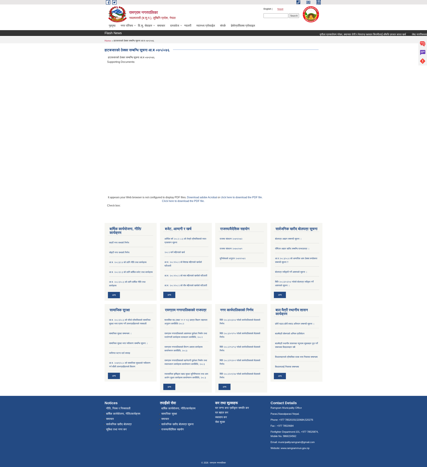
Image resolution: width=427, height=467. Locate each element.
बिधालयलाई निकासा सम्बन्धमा (287, 366)
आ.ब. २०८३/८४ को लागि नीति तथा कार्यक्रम (127, 262)
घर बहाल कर (221, 412)
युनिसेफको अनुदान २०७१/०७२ (233, 258)
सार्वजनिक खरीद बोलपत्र (119, 424)
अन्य (114, 295)
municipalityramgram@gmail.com (296, 442)
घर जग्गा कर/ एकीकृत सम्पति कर (232, 408)
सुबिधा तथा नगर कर (116, 429)
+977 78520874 (309, 431)
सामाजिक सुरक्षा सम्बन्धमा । (120, 333)
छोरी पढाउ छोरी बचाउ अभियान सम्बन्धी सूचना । (294, 323)
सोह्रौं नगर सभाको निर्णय (119, 252)
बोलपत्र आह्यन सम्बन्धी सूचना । (288, 238)
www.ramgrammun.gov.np (295, 448)
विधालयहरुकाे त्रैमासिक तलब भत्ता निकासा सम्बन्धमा (296, 357)
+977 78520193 (287, 419)
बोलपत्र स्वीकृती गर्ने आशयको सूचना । (291, 272)
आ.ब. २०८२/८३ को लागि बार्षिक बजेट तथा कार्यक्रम (131, 272)
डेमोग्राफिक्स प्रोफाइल (243, 25)
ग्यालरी (187, 25)
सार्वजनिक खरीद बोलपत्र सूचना (177, 424)
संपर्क (223, 25)
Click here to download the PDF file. (183, 201)
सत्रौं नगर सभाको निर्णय (119, 242)
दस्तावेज (174, 25)
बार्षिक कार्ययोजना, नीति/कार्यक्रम (123, 413)
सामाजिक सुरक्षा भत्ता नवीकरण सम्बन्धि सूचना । (128, 343)
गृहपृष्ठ (112, 25)
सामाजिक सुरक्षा (169, 413)
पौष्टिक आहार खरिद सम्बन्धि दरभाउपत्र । (292, 248)
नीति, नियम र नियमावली (118, 408)
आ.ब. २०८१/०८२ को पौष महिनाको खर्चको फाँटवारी (185, 285)
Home (108, 40)
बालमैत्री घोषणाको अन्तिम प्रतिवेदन (289, 333)
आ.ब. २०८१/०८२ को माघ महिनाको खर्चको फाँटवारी (185, 275)
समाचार (161, 25)
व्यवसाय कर (221, 417)
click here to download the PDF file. (242, 197)
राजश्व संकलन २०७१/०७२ (231, 238)
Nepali (280, 9)
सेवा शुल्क (220, 422)
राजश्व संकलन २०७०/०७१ (231, 248)
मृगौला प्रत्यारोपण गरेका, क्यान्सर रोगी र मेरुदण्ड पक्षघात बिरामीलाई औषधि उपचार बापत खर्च (357, 34)
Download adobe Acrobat (202, 197)
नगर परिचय (127, 25)
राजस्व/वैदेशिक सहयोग (172, 429)
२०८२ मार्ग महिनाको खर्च (174, 252)
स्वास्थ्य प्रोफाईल (205, 25)
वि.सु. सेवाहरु (145, 25)
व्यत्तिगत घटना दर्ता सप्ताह (119, 353)
